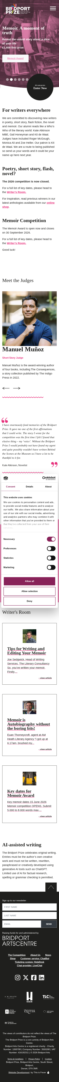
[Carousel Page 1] (7, 79)
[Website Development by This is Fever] (48, 1072)
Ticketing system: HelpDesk (29, 962)
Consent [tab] (10, 486)
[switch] (51, 548)
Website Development (18, 1072)
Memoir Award (15, 58)
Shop (13, 958)
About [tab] (48, 486)
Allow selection (29, 591)
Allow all (29, 581)
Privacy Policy (34, 1059)
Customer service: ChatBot (34, 958)
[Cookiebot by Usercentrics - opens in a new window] (42, 478)
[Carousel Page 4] (19, 79)
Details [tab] (29, 486)
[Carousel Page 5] (23, 79)
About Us (35, 955)
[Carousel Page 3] (15, 79)
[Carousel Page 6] (27, 79)
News (48, 955)
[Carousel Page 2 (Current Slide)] (11, 79)
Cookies (48, 1059)
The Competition (17, 955)
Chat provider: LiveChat (29, 965)
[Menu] (53, 9)
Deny (29, 601)
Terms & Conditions (15, 1059)
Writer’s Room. (16, 192)
